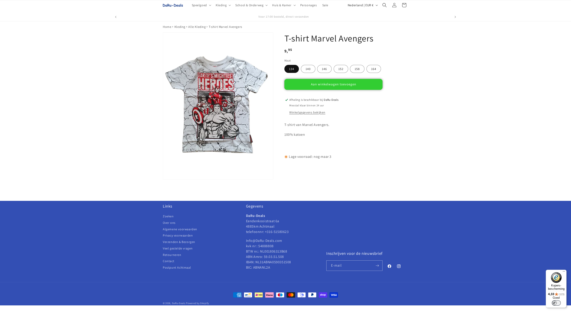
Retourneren (172, 255)
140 (308, 69)
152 (340, 69)
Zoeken (168, 216)
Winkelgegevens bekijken (307, 112)
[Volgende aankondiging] (455, 17)
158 (357, 69)
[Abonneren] (377, 265)
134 (291, 69)
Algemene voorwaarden (180, 229)
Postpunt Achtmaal (177, 267)
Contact (168, 261)
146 (324, 69)
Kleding (179, 27)
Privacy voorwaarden (178, 235)
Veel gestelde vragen (178, 248)
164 (373, 69)
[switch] (556, 303)
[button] (201, 5)
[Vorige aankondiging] (116, 17)
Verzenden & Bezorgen (179, 242)
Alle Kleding (197, 27)
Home (167, 27)
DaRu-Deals (179, 303)
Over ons (169, 223)
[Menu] (564, 272)
